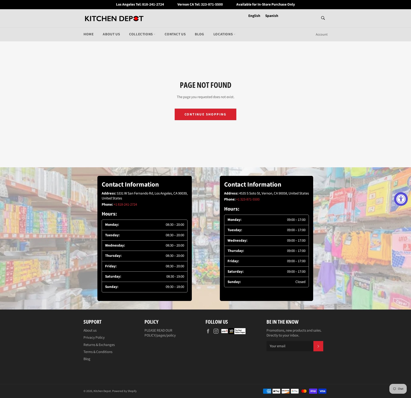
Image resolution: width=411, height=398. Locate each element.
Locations (223, 34)
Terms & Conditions (97, 352)
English (254, 15)
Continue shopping (205, 114)
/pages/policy (165, 335)
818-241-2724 (153, 4)
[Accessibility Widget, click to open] (401, 199)
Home (88, 34)
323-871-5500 (212, 4)
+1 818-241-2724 (125, 204)
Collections (141, 34)
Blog (199, 34)
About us (111, 34)
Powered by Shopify (124, 391)
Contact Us (175, 34)
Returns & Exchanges (99, 344)
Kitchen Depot (102, 391)
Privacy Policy (94, 337)
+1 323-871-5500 (247, 199)
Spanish (271, 15)
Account (322, 34)
